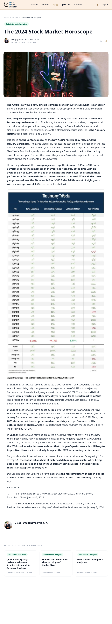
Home (6, 18)
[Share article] (101, 41)
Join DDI (66, 4)
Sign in (105, 4)
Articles (34, 4)
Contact (78, 4)
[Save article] (106, 41)
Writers (45, 4)
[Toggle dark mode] (97, 4)
